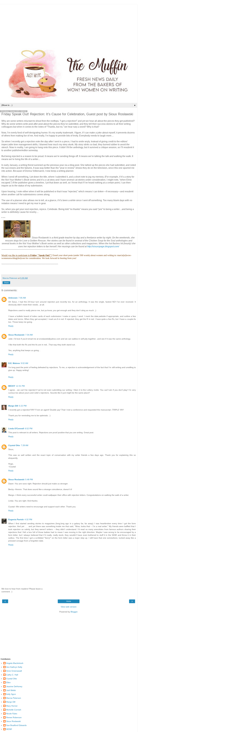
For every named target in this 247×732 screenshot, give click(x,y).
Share (6, 283)
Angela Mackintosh (14, 663)
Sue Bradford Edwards (16, 725)
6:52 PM (28, 428)
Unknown (13, 298)
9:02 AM (24, 363)
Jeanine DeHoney (14, 686)
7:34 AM (29, 335)
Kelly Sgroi (11, 694)
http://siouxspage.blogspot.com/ (103, 246)
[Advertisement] (68, 24)
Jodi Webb (11, 690)
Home (68, 601)
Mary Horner (12, 706)
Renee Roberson (14, 717)
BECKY (11, 386)
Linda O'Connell (16, 428)
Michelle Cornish (13, 710)
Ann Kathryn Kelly (14, 667)
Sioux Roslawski (16, 335)
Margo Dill (13, 406)
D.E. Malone (14, 363)
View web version (68, 607)
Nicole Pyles (11, 713)
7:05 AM (22, 298)
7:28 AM (24, 445)
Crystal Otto (14, 445)
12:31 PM (20, 386)
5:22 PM (23, 406)
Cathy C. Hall (12, 675)
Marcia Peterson (13, 698)
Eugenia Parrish (16, 519)
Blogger (74, 612)
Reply (10, 326)
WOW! (9, 729)
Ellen (8, 682)
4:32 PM (28, 519)
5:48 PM (29, 479)
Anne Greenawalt (14, 671)
